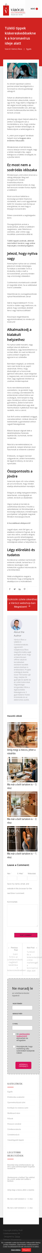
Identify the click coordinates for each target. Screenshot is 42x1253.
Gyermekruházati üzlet (16, 1102)
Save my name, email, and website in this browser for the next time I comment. (19, 888)
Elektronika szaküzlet (15, 1097)
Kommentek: (12, 902)
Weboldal (32, 874)
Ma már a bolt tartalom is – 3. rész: (20, 1199)
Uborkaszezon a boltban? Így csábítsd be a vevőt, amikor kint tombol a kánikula (21, 1179)
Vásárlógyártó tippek (15, 1140)
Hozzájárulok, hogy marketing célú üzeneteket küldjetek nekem (25, 1049)
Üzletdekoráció (13, 1135)
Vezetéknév (17, 1003)
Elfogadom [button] (26, 1250)
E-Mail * (20, 874)
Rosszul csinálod (14, 1124)
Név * (9, 874)
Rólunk (10, 1119)
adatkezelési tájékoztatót (23, 1035)
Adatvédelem (16, 1250)
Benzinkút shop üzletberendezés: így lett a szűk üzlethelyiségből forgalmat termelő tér (21, 1167)
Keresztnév (17, 1013)
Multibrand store (13, 1113)
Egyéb (28, 49)
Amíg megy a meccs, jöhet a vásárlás (20, 1190)
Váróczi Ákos (16, 49)
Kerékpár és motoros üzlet (17, 1108)
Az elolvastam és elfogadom (23, 1037)
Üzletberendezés (14, 1129)
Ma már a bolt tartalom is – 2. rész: (20, 1208)
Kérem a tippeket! (23, 1065)
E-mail (15, 1024)
